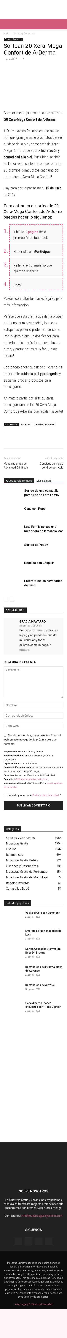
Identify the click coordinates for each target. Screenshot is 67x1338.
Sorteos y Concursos (24, 33)
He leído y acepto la (34, 795)
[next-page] (12, 599)
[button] (6, 24)
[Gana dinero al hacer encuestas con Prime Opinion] (13, 1007)
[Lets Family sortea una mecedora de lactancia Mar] (13, 531)
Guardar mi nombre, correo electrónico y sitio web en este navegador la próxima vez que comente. (33, 739)
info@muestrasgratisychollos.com (31, 779)
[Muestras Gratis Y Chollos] (33, 9)
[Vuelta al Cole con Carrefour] (13, 917)
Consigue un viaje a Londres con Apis (51, 465)
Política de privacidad (46, 795)
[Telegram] (16, 67)
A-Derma (25, 424)
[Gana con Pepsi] (13, 512)
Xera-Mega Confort (44, 424)
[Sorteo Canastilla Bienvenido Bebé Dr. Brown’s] (13, 953)
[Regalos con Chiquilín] (13, 567)
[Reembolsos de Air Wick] (13, 989)
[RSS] (38, 1241)
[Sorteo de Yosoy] (13, 549)
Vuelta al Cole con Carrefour (42, 912)
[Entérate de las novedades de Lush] (13, 585)
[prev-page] (6, 599)
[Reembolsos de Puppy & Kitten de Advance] (13, 971)
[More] (42, 67)
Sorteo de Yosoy (36, 545)
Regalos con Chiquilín (39, 563)
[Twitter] (33, 67)
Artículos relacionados (19, 480)
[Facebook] (24, 67)
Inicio (6, 33)
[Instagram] (28, 1241)
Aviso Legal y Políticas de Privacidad (33, 1304)
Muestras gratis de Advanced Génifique (16, 465)
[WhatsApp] (7, 67)
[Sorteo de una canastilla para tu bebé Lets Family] (13, 494)
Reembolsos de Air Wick (40, 984)
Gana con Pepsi (35, 508)
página (33, 232)
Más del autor (44, 480)
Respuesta (24, 649)
